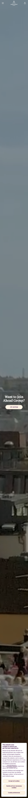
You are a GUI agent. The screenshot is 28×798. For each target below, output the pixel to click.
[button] (25, 3)
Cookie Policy (12, 766)
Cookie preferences (14, 792)
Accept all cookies (14, 781)
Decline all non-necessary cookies (14, 786)
